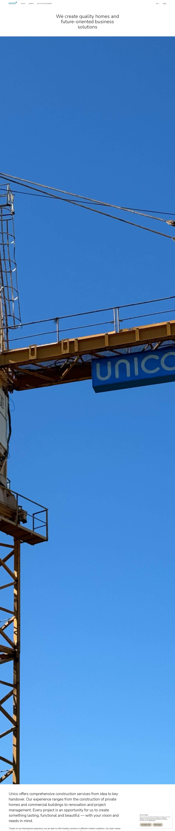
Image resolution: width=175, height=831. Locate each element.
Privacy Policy (152, 820)
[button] (157, 3)
